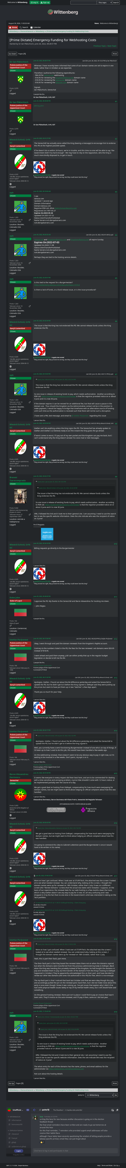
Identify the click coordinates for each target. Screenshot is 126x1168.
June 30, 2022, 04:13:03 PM (42, 374)
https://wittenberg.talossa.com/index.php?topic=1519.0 (57, 285)
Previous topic (100, 46)
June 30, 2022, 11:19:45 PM (42, 1011)
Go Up (11, 1083)
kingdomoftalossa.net (64, 77)
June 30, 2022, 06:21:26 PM (42, 677)
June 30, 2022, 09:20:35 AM (42, 235)
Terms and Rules (107, 1165)
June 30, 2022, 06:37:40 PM (42, 773)
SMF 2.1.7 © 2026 (11, 1165)
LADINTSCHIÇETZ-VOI (42, 175)
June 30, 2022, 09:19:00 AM (42, 191)
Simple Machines (23, 1165)
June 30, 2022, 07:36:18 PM (42, 939)
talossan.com (61, 82)
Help (98, 1165)
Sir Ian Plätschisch (19, 61)
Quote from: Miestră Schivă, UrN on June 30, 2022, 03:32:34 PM (57, 379)
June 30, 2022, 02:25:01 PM (42, 278)
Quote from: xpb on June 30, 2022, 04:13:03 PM (52, 482)
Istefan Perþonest (19, 639)
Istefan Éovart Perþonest (42, 665)
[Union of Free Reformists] (11, 183)
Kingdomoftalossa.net (80, 239)
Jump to (81, 1095)
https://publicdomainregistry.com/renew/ (59, 396)
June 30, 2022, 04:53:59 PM (42, 423)
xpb (12, 192)
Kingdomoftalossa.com (57, 239)
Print (115, 54)
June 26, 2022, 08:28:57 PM (42, 61)
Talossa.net (38, 239)
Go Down (12, 54)
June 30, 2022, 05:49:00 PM (42, 596)
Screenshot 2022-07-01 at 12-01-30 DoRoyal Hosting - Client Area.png (60, 910)
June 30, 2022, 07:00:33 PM (44, 876)
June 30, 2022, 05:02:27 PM (42, 476)
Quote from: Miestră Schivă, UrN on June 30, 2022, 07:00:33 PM (57, 944)
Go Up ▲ (117, 1165)
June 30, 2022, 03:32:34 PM (42, 321)
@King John (39, 106)
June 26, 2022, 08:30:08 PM (42, 101)
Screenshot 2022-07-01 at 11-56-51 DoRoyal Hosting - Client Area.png (60, 903)
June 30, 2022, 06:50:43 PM (42, 822)
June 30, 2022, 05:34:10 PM (42, 543)
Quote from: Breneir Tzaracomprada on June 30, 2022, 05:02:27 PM (58, 1017)
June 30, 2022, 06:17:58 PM (42, 638)
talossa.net (60, 80)
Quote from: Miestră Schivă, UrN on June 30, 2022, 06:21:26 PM (57, 736)
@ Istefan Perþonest (80, 415)
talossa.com (49, 75)
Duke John (15, 597)
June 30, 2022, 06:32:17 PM (42, 730)
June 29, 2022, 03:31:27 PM (42, 138)
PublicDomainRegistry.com (66, 208)
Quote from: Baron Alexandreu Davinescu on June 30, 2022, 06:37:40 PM (59, 828)
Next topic (111, 46)
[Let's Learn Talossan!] (11, 815)
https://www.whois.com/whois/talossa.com (66, 1069)
